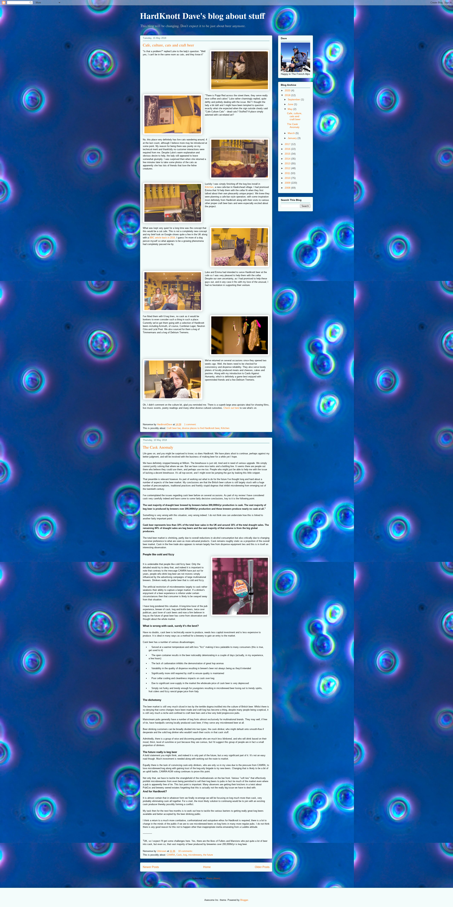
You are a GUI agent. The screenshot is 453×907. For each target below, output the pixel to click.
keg (185, 854)
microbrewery (195, 854)
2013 (288, 163)
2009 (288, 182)
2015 (288, 153)
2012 (288, 168)
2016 (288, 148)
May (290, 109)
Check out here (231, 408)
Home (207, 867)
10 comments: (186, 851)
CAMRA (171, 854)
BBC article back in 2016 (162, 237)
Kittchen (209, 187)
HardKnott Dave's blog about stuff (202, 15)
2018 (288, 95)
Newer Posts (151, 867)
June (291, 104)
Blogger (244, 900)
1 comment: (190, 424)
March (292, 133)
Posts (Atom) (213, 878)
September (294, 99)
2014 (288, 158)
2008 (288, 187)
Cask (179, 854)
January (292, 138)
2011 (288, 173)
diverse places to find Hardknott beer (200, 428)
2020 (288, 90)
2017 (288, 144)
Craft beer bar (173, 428)
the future (208, 854)
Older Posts (262, 867)
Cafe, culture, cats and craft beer (168, 45)
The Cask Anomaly (158, 447)
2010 (288, 178)
